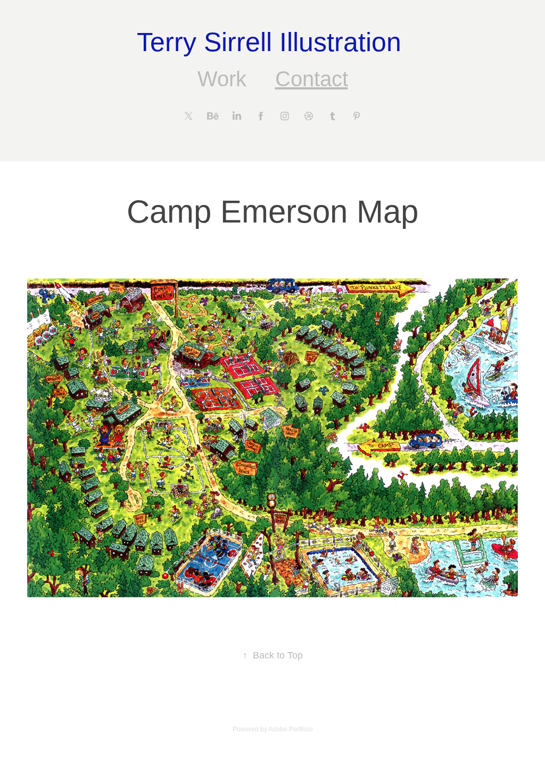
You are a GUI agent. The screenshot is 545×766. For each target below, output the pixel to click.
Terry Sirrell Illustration (273, 42)
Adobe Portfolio (290, 729)
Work (221, 78)
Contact (311, 78)
